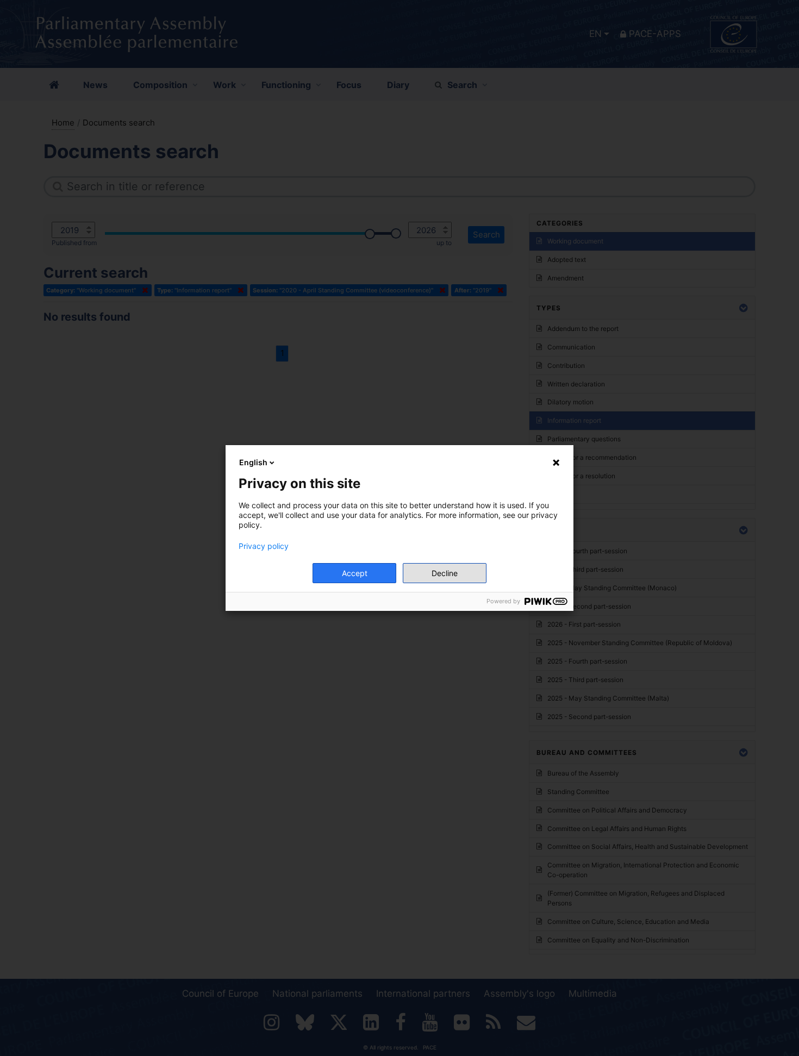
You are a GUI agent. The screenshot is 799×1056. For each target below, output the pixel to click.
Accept (354, 573)
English (253, 462)
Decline (445, 573)
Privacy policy (264, 546)
